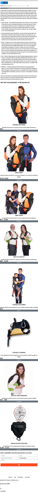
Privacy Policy (20, 477)
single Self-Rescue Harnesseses (19, 395)
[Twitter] (1, 2)
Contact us (10, 477)
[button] (19, 6)
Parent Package (19, 172)
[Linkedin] (6, 2)
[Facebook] (4, 2)
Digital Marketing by (5, 483)
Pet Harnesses (19, 352)
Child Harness (19, 304)
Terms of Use (27, 477)
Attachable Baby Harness (19, 125)
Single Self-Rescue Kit (19, 257)
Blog (15, 477)
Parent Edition (19, 215)
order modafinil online (15, 45)
